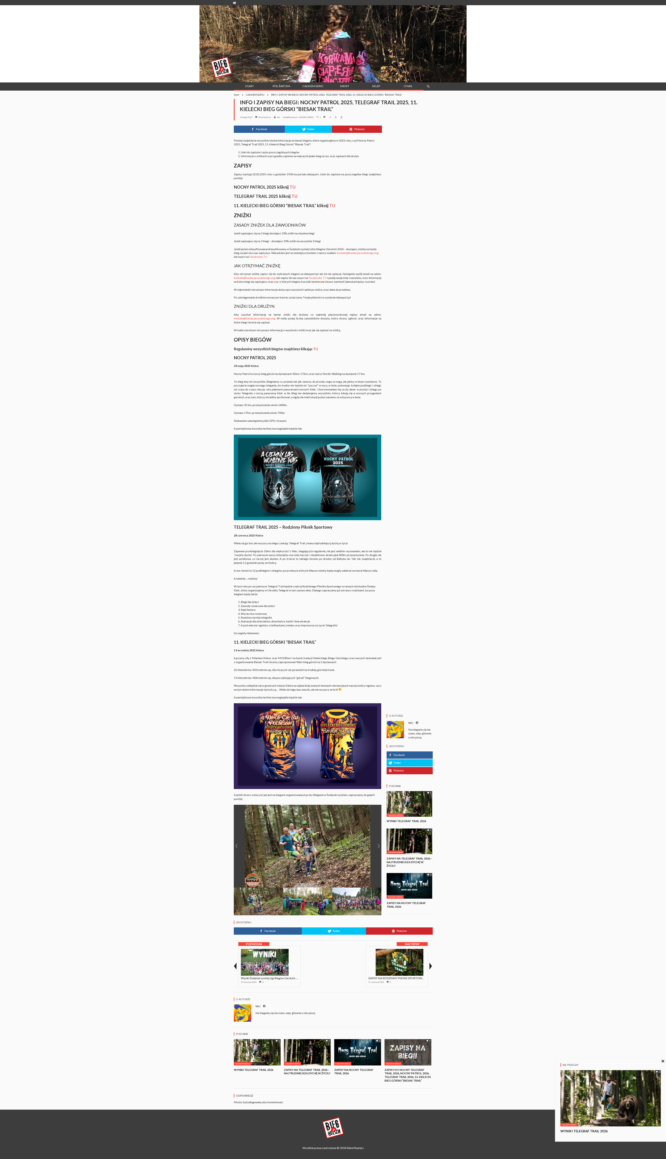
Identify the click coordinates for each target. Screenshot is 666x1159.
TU (293, 187)
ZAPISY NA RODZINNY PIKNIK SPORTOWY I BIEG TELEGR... (406, 978)
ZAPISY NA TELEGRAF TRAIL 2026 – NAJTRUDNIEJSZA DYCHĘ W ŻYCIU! (409, 862)
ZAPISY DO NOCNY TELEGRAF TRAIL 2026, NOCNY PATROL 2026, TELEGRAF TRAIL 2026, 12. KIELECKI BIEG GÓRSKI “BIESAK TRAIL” (408, 1075)
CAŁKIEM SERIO (255, 94)
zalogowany (254, 1102)
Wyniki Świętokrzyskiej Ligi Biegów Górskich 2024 (271, 978)
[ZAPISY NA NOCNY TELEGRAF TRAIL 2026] (409, 885)
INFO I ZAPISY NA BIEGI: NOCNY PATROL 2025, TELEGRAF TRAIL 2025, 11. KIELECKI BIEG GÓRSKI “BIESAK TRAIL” (336, 94)
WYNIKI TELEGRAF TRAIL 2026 (406, 821)
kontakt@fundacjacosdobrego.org (357, 252)
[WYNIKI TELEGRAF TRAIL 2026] (409, 803)
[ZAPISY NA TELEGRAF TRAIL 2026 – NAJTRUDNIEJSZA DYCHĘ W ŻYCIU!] (409, 841)
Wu (278, 117)
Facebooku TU (258, 256)
